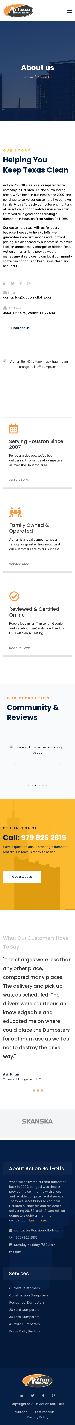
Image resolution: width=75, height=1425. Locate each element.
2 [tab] (39, 1090)
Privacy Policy (37, 1417)
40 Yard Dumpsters (24, 1324)
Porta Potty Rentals (24, 1331)
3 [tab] (43, 1090)
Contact (20, 1412)
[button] (20, 328)
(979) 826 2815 (25, 1237)
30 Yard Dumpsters (24, 1317)
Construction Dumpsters (28, 1295)
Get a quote (19, 480)
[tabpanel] (37, 1019)
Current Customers (24, 1288)
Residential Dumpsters (27, 1302)
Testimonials (44, 1412)
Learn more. (38, 1220)
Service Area (19, 564)
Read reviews (20, 648)
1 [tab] (35, 1090)
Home (28, 77)
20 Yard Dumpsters (24, 1309)
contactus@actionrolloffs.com (28, 297)
